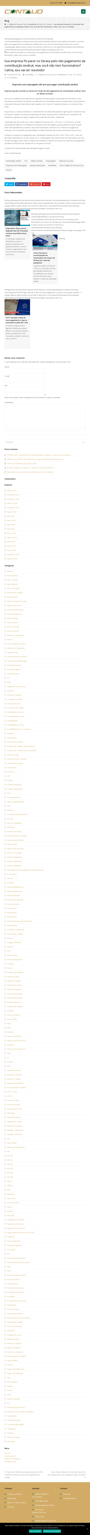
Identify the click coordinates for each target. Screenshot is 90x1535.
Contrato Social (12, 755)
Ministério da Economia (16, 1147)
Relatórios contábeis (15, 1352)
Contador (10, 733)
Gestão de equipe (14, 981)
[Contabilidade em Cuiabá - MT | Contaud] (23, 11)
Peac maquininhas (14, 1241)
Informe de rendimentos (16, 1049)
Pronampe (11, 1296)
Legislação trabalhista (15, 1083)
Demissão (11, 827)
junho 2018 (11, 546)
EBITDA (10, 878)
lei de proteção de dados (16, 1087)
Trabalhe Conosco (70, 1498)
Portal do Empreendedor (16, 1275)
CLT (8, 678)
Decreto (10, 819)
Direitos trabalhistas (14, 857)
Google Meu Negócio (15, 1006)
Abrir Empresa (12, 575)
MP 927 (10, 1160)
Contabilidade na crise (64, 75)
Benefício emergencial (15, 635)
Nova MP (10, 1215)
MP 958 (10, 1177)
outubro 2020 (12, 503)
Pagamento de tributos (16, 1228)
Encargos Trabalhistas (15, 929)
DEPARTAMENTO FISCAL (44, 1505)
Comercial (66, 1494)
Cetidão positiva (13, 673)
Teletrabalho (12, 1416)
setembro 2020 (13, 507)
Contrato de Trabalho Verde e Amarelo (22, 750)
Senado (10, 1386)
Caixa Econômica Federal (16, 644)
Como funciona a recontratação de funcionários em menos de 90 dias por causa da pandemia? (44, 258)
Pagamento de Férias (15, 1224)
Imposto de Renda (14, 1036)
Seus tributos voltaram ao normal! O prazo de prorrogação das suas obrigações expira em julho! (67, 1473)
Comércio (10, 691)
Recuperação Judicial (14, 1322)
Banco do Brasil (13, 631)
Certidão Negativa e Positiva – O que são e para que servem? (30, 468)
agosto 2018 (12, 537)
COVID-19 (11, 772)
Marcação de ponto (14, 1109)
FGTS (9, 951)
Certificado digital (13, 669)
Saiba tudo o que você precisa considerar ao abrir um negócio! (30, 472)
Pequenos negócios (14, 1245)
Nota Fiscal (11, 1198)
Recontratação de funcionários (18, 1318)
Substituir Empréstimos (16, 1407)
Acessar (7, 1453)
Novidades (52, 165)
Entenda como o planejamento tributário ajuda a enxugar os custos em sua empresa (39, 455)
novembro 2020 (13, 499)
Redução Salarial (13, 1339)
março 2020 (11, 533)
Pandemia (11, 1237)
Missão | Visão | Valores (16, 1502)
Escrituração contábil (15, 934)
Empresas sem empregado (16, 165)
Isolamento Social (13, 1070)
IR (8, 1057)
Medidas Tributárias (14, 1134)
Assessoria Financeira (15, 610)
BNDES (10, 639)
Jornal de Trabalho (14, 1079)
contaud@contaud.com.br (76, 3)
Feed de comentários (12, 1459)
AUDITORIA (39, 1516)
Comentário (8, 402)
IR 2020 (10, 1062)
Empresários (12, 912)
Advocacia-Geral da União (16, 601)
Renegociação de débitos (16, 1356)
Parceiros (11, 1507)
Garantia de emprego (15, 972)
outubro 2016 (12, 559)
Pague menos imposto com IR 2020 (20, 1232)
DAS (8, 806)
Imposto (10, 1032)
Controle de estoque (15, 763)
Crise (9, 793)
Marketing (11, 1113)
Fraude (9, 968)
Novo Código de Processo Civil (71, 165)
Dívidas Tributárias (14, 865)
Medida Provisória (14, 1117)
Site (5, 385)
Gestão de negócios (14, 994)
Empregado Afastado (15, 900)
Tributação (11, 1429)
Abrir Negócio (12, 584)
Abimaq (10, 571)
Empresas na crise (66, 161)
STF (8, 1403)
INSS (9, 1053)
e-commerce (12, 874)
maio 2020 (11, 524)
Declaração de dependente (17, 814)
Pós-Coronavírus (13, 1279)
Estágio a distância (14, 942)
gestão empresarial (37, 165)
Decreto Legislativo (14, 823)
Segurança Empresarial (15, 1369)
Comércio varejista (14, 695)
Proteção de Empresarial (16, 1301)
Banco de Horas (13, 627)
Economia (10, 883)
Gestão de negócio (14, 989)
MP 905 (10, 1156)
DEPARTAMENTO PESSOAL (45, 1521)
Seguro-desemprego (15, 1373)
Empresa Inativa (13, 904)
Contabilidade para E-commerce (19, 729)
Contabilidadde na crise (16, 716)
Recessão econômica (15, 1313)
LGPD (9, 1096)
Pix (8, 1254)
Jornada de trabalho (14, 1075)
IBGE (9, 1023)
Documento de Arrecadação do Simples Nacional (25, 870)
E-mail (7, 376)
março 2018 (11, 550)
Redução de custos (14, 1335)
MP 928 (10, 1164)
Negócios (10, 1194)
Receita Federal (13, 1309)
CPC (74, 75)
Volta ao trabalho (13, 1437)
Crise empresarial (13, 797)
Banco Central (12, 622)
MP (8, 1151)
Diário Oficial (12, 844)
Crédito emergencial (14, 789)
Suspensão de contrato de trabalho (20, 1411)
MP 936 (10, 1168)
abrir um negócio (13, 588)
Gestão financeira (13, 1002)
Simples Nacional (13, 1399)
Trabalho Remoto (13, 1420)
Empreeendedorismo (15, 887)
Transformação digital (15, 1424)
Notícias (10, 1211)
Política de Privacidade (52, 1531)
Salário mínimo (12, 1360)
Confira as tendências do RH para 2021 (22, 463)
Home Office (12, 1019)
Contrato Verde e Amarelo (17, 759)
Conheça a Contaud (14, 1494)
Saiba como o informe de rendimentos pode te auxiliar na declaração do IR (35, 459)
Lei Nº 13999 (12, 1092)
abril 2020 (11, 529)
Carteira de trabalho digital (17, 661)
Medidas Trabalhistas (15, 1130)
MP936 (10, 1185)
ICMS (9, 1028)
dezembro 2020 (13, 495)
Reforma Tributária (14, 1343)
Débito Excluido (37, 161)
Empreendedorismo (14, 891)
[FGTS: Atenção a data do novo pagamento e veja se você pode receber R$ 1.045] (17, 307)
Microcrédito (12, 1143)
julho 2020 (11, 516)
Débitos (10, 810)
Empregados (51, 161)
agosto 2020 (12, 512)
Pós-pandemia (12, 1284)
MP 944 (10, 1173)
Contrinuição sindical (13, 161)
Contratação (11, 738)
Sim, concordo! (35, 1531)
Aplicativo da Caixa (14, 605)
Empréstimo (11, 917)
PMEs (9, 1271)
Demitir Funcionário (14, 831)
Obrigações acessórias (15, 1220)
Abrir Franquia (12, 580)
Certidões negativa (14, 665)
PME (9, 1267)
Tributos (10, 1433)
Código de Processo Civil (47, 75)
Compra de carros (14, 703)
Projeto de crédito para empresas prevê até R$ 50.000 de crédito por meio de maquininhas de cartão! (23, 1475)
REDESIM (10, 1330)
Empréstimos (12, 925)
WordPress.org (10, 1461)
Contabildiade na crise (15, 712)
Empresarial (11, 908)
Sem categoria (12, 1382)
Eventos (10, 947)
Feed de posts (10, 1456)
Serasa (79, 75)
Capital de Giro (12, 652)
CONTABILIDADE (41, 1501)
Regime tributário (13, 1348)
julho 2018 (11, 542)
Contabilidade (12, 721)
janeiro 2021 (12, 490)
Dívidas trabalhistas (14, 861)
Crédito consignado (14, 784)
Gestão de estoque (14, 985)
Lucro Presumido (13, 1104)
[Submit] (83, 442)
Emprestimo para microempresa (19, 921)
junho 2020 (11, 520)
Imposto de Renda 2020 (16, 1040)
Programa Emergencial (15, 1292)
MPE (9, 1190)
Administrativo (12, 597)
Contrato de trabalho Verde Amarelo (21, 746)
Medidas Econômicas (15, 1126)
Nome (7, 367)
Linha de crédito (13, 1100)
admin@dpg (29, 75)
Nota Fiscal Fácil (13, 1202)
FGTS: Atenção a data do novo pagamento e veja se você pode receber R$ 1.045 (17, 320)
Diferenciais (11, 1498)
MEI (8, 1138)
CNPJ (9, 682)
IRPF (9, 1066)
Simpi (9, 1394)
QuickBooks (11, 1305)
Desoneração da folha (15, 840)
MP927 (10, 1181)
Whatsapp (11, 1441)
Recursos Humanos (14, 1326)
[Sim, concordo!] (87, 1529)
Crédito (10, 780)
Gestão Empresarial (14, 998)
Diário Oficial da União (15, 848)
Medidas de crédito (14, 1121)
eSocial (9, 938)
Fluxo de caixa (12, 955)
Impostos (10, 1045)
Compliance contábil (14, 699)
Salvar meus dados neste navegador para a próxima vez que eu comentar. (32, 397)
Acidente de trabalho (15, 592)
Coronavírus (11, 767)
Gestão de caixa (13, 976)
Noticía (9, 1207)
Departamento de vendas (17, 836)
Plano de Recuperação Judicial (18, 1262)
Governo (10, 1011)
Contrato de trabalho (15, 742)
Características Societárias (17, 656)
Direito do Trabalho (14, 853)
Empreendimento (13, 895)
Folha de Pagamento (15, 959)
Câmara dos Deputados (16, 648)
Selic (8, 1377)
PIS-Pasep (11, 1249)
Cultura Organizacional (15, 802)
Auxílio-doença (12, 618)
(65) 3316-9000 (57, 3)
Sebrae (10, 1365)
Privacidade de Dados (15, 1288)
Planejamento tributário (16, 1258)
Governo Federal (13, 1015)
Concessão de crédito (15, 708)
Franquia (10, 964)
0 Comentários (12, 78)
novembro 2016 (13, 554)
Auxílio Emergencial (14, 614)
